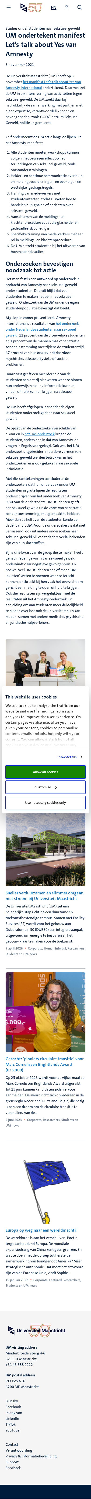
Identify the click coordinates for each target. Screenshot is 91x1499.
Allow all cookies (45, 772)
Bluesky (12, 1401)
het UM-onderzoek (39, 434)
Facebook (13, 1406)
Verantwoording (19, 1450)
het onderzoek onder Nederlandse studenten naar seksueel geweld (42, 329)
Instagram (14, 1412)
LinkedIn (12, 1418)
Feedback (13, 1467)
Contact (12, 1444)
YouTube (12, 1430)
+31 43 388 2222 (19, 1364)
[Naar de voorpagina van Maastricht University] (31, 7)
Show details (67, 757)
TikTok (11, 1424)
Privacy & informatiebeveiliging (31, 1456)
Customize (43, 787)
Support (12, 1462)
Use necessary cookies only (45, 802)
